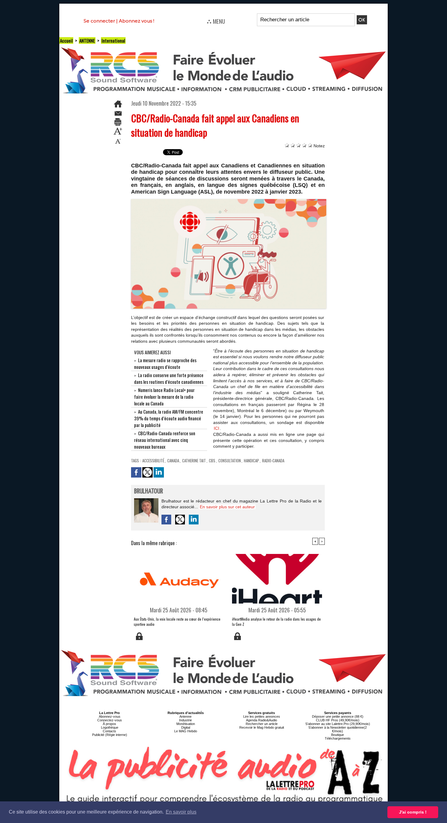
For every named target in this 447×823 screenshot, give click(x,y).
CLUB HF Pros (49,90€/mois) (337, 720)
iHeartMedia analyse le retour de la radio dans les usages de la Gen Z (276, 621)
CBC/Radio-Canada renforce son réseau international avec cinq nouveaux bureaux (164, 440)
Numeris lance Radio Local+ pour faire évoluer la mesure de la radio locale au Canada (164, 397)
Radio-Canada (273, 460)
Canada (173, 460)
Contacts (109, 731)
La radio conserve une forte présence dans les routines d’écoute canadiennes (168, 378)
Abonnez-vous (109, 716)
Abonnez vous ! (136, 21)
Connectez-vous (109, 720)
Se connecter (99, 21)
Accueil (66, 40)
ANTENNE (87, 40)
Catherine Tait (194, 460)
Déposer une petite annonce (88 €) (337, 716)
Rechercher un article (262, 724)
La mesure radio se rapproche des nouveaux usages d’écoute (165, 363)
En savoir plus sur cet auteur (227, 506)
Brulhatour (148, 491)
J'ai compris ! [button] (413, 812)
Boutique (337, 735)
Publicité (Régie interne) (109, 735)
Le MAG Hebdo (185, 731)
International (113, 40)
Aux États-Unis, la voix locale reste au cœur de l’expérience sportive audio (177, 621)
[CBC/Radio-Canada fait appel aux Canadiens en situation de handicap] (229, 201)
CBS (212, 460)
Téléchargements (338, 738)
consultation (229, 460)
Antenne (185, 716)
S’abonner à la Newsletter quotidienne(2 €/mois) (337, 729)
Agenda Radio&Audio (261, 720)
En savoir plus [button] (181, 811)
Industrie (185, 720)
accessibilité (153, 460)
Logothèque (109, 727)
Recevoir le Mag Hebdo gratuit (261, 727)
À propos (109, 724)
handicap (251, 460)
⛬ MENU (216, 21)
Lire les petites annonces (261, 716)
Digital (185, 727)
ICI (216, 428)
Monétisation (185, 724)
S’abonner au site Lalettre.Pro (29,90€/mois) (337, 724)
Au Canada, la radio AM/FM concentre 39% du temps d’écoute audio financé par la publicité (168, 418)
